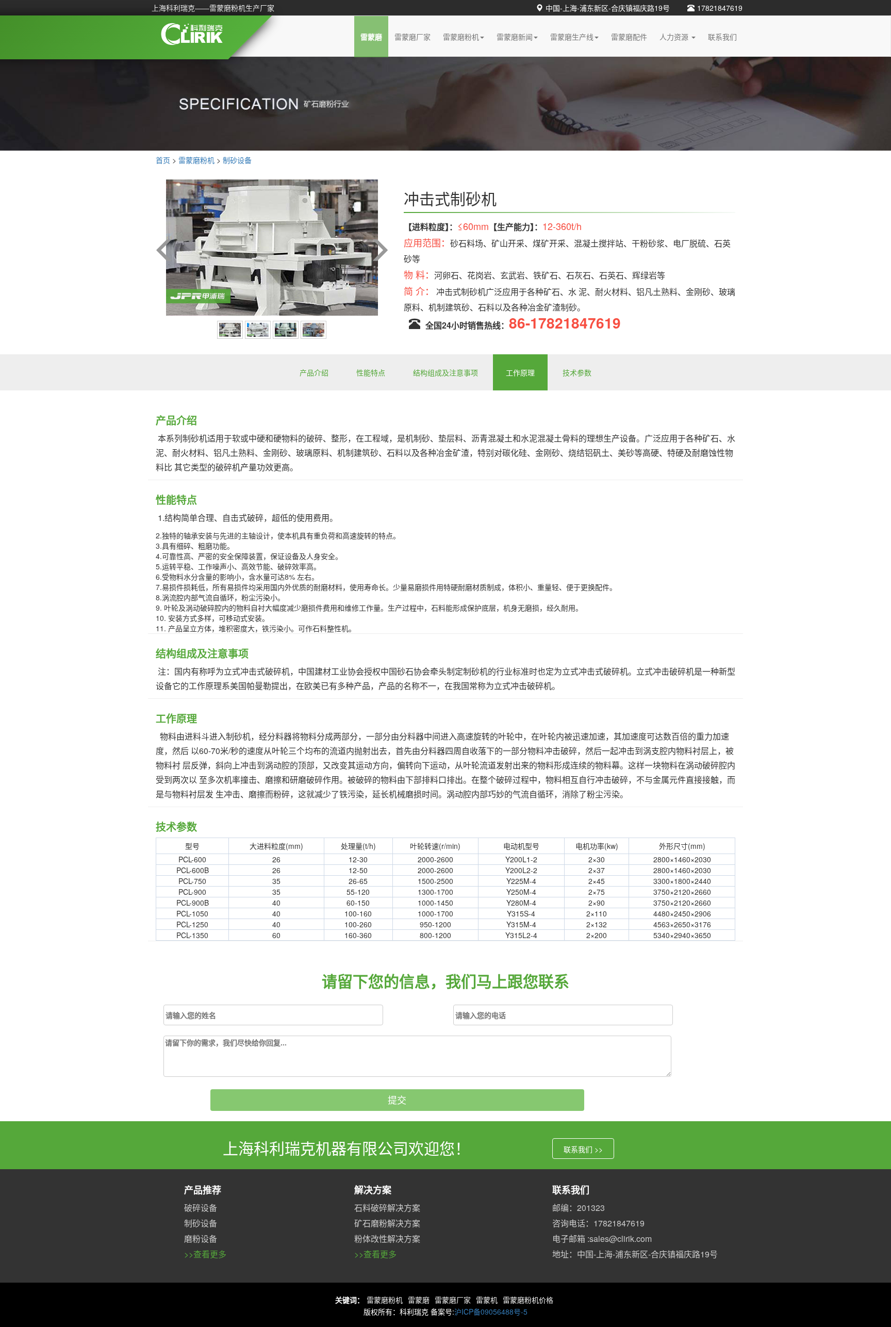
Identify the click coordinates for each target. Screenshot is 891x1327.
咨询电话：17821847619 (598, 1223)
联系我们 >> (583, 1149)
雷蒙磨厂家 (412, 36)
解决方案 (372, 1190)
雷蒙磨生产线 (571, 36)
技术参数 (577, 372)
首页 (163, 160)
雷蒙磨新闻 (515, 36)
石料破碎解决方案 (387, 1208)
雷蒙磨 (371, 36)
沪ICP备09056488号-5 (490, 1311)
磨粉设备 (200, 1238)
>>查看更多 (205, 1254)
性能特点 (370, 372)
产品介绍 (314, 372)
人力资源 (674, 36)
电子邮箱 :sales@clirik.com (602, 1238)
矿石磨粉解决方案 (387, 1223)
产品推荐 (202, 1190)
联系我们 (722, 36)
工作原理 (520, 372)
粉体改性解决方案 (387, 1238)
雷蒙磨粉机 (461, 36)
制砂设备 (237, 160)
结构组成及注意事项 (445, 372)
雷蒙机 (487, 1300)
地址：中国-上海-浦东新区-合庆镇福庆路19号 (635, 1254)
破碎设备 (200, 1208)
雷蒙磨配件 (629, 36)
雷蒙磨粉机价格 (528, 1300)
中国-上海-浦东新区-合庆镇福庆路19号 (608, 8)
